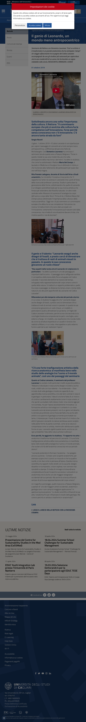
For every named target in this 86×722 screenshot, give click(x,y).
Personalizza (20, 25)
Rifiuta (47, 25)
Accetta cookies (35, 25)
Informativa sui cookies (22, 18)
